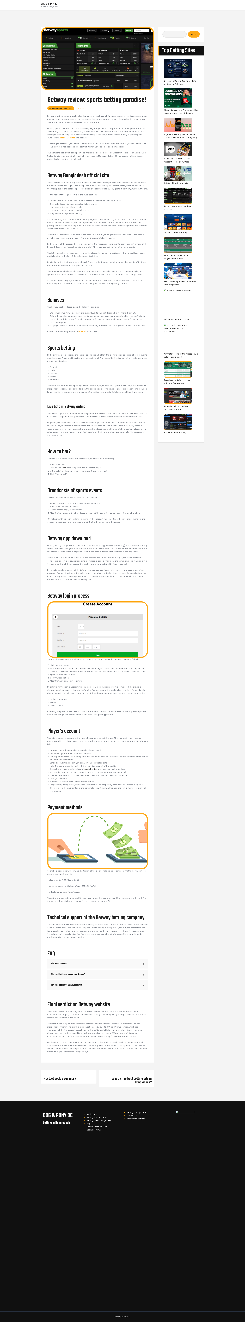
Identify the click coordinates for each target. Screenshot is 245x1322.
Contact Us (132, 1115)
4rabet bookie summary (175, 432)
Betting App (92, 1114)
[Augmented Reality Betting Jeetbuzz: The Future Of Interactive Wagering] (178, 125)
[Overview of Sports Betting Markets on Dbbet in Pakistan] (178, 69)
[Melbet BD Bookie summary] (178, 303)
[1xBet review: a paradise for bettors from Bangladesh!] (178, 271)
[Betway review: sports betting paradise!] (178, 196)
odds (64, 467)
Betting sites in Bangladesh (60, 108)
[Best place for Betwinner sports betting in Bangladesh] (178, 369)
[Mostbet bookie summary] (178, 222)
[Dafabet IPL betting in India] (178, 174)
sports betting (90, 769)
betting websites (67, 138)
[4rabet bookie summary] (178, 422)
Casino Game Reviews (97, 1127)
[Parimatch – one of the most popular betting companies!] (178, 338)
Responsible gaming (136, 1118)
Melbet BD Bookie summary (176, 319)
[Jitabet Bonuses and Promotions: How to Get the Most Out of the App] (178, 98)
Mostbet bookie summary (175, 232)
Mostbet (82, 331)
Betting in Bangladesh (97, 1117)
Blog (88, 1123)
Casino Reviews (94, 1130)
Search (194, 34)
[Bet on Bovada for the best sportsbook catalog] (178, 396)
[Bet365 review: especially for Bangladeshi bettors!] (178, 245)
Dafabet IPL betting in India (176, 183)
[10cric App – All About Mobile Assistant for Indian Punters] (178, 149)
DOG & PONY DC (58, 1116)
